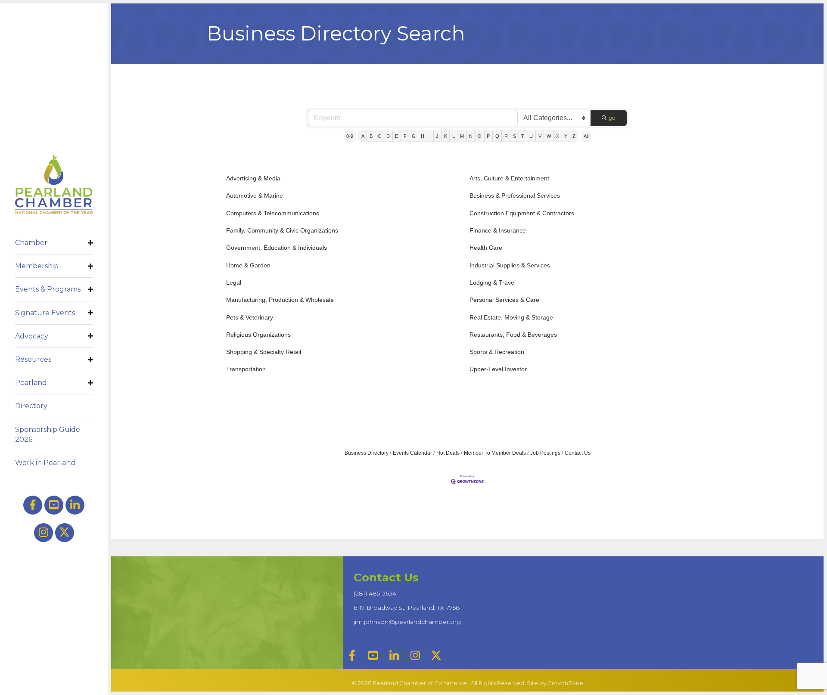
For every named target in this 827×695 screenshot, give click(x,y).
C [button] (379, 136)
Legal (233, 282)
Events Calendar (412, 453)
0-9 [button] (349, 136)
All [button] (586, 136)
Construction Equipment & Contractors (521, 213)
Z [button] (573, 136)
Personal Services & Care (504, 299)
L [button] (453, 136)
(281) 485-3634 (375, 593)
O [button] (480, 136)
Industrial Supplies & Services (509, 265)
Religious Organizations (258, 334)
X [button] (557, 136)
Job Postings (545, 453)
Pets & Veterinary (249, 317)
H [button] (422, 136)
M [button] (462, 136)
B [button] (371, 136)
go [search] (612, 117)
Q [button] (497, 136)
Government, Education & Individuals (276, 247)
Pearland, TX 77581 (408, 607)
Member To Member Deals (495, 453)
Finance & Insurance (497, 230)
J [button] (437, 136)
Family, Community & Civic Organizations (282, 230)
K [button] (445, 136)
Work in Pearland (45, 463)
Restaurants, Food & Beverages (513, 334)
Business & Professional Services (514, 195)
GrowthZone (565, 682)
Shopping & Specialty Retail (263, 351)
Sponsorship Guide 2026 (47, 434)
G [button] (414, 136)
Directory (31, 406)
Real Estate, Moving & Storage (511, 317)
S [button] (514, 136)
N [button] (471, 136)
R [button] (506, 136)
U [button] (531, 136)
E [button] (396, 136)
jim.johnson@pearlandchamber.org (407, 622)
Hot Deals (448, 453)
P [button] (488, 136)
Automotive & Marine (254, 195)
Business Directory (367, 453)
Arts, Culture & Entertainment (509, 178)
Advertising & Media (253, 178)
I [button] (430, 136)
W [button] (549, 136)
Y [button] (565, 136)
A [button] (362, 136)
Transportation (246, 369)
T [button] (522, 136)
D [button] (388, 136)
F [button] (405, 136)
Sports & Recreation (496, 351)
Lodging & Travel (492, 282)
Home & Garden (248, 265)
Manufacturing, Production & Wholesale (280, 299)
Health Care (485, 247)
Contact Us (578, 453)
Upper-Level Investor (498, 369)
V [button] (539, 136)
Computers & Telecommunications (272, 213)
